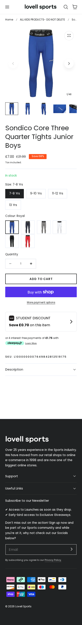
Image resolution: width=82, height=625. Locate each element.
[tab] (11, 108)
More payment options (41, 302)
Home (9, 19)
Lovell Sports (23, 606)
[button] (7, 7)
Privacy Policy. (53, 560)
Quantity (11, 254)
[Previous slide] (13, 63)
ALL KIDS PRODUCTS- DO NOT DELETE (42, 19)
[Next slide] (69, 63)
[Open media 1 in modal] (69, 35)
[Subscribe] (71, 549)
